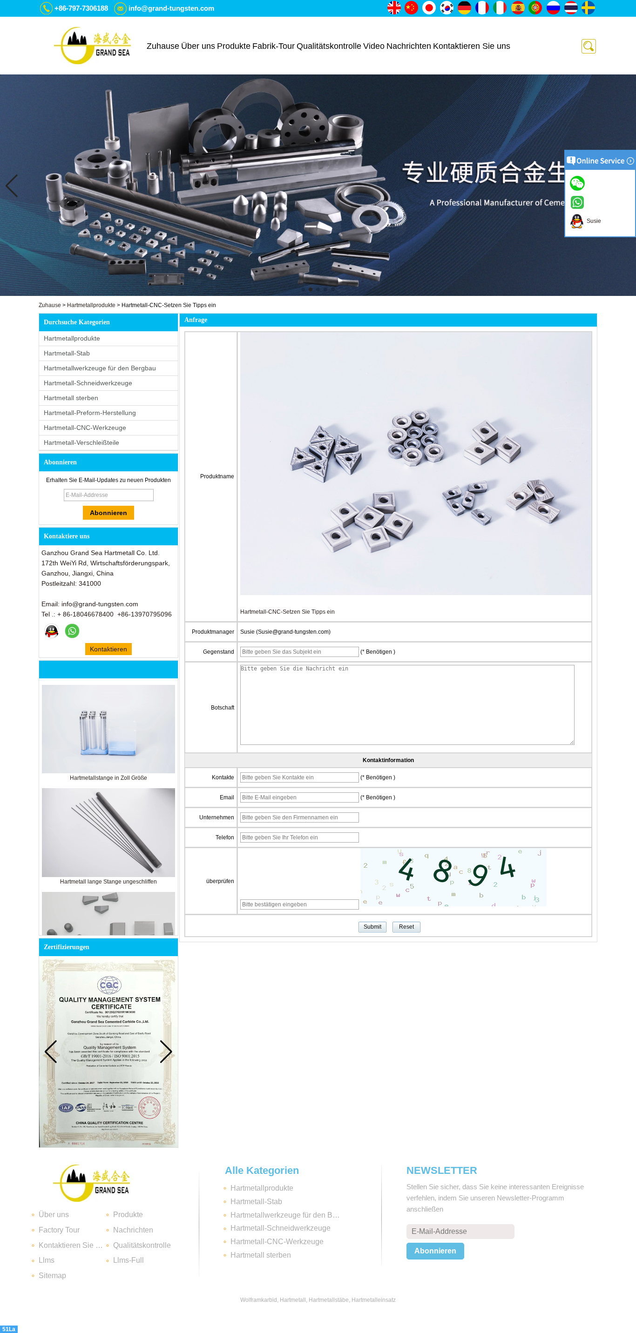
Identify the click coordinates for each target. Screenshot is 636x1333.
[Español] (518, 8)
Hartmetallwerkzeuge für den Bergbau (100, 368)
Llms (46, 1260)
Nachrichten (408, 46)
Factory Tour (59, 1230)
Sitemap (52, 1275)
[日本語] (429, 8)
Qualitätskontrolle (329, 46)
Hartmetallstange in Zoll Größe (108, 778)
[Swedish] (589, 8)
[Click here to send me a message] (579, 183)
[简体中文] (412, 8)
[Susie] (51, 630)
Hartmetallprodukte (91, 305)
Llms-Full (128, 1260)
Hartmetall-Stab (67, 353)
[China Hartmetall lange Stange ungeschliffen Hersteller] (108, 875)
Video (374, 46)
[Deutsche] (465, 8)
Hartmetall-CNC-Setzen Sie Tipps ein (287, 612)
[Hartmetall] (318, 294)
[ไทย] (571, 8)
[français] (482, 8)
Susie (592, 221)
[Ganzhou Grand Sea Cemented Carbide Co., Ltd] (92, 46)
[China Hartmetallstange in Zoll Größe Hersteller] (108, 771)
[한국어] (447, 8)
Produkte (233, 46)
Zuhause (163, 46)
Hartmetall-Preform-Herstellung (90, 412)
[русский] (553, 8)
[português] (536, 8)
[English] (394, 8)
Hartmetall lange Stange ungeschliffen (108, 881)
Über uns (198, 46)
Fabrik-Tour (273, 46)
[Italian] (500, 8)
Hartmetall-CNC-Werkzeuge (85, 427)
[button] (303, 289)
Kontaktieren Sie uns (471, 46)
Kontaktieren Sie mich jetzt (108, 650)
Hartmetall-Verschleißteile (81, 442)
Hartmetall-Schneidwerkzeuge (88, 383)
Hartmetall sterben (71, 398)
